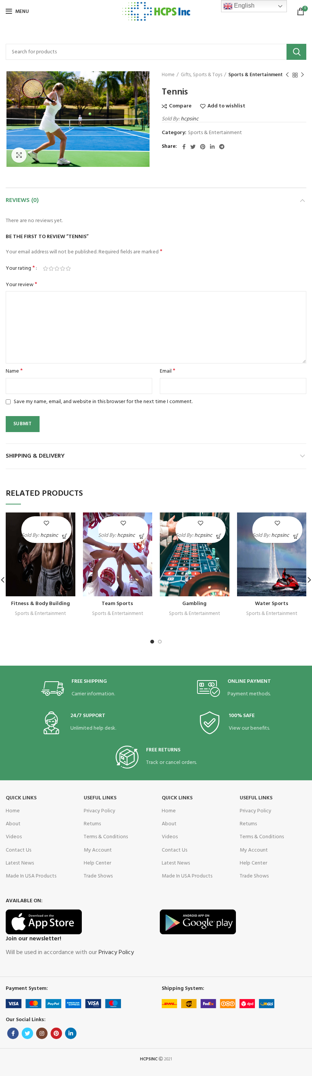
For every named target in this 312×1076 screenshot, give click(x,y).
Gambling (194, 603)
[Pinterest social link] (203, 147)
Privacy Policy (99, 811)
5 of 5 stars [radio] (68, 268)
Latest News (20, 863)
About (13, 824)
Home (168, 75)
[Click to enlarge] (19, 155)
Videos (14, 837)
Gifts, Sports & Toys (201, 75)
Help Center (97, 863)
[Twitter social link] (193, 147)
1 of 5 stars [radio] (45, 268)
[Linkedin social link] (212, 147)
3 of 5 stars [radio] (57, 268)
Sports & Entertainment (255, 75)
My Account (98, 850)
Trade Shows (98, 876)
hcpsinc (190, 119)
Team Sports (117, 603)
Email (167, 371)
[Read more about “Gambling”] (219, 536)
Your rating (20, 268)
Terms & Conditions (106, 837)
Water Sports (271, 603)
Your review (21, 285)
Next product (302, 75)
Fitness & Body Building (40, 603)
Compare (180, 106)
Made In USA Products (31, 876)
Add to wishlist (226, 106)
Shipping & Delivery (35, 456)
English (243, 5)
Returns (92, 824)
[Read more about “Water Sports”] (295, 536)
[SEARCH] (296, 52)
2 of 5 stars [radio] (51, 268)
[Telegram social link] (222, 147)
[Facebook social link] (184, 147)
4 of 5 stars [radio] (62, 268)
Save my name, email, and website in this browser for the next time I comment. (103, 401)
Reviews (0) (22, 200)
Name (14, 371)
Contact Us (18, 850)
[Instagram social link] (42, 1033)
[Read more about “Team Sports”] (141, 536)
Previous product (287, 75)
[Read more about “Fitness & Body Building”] (65, 536)
